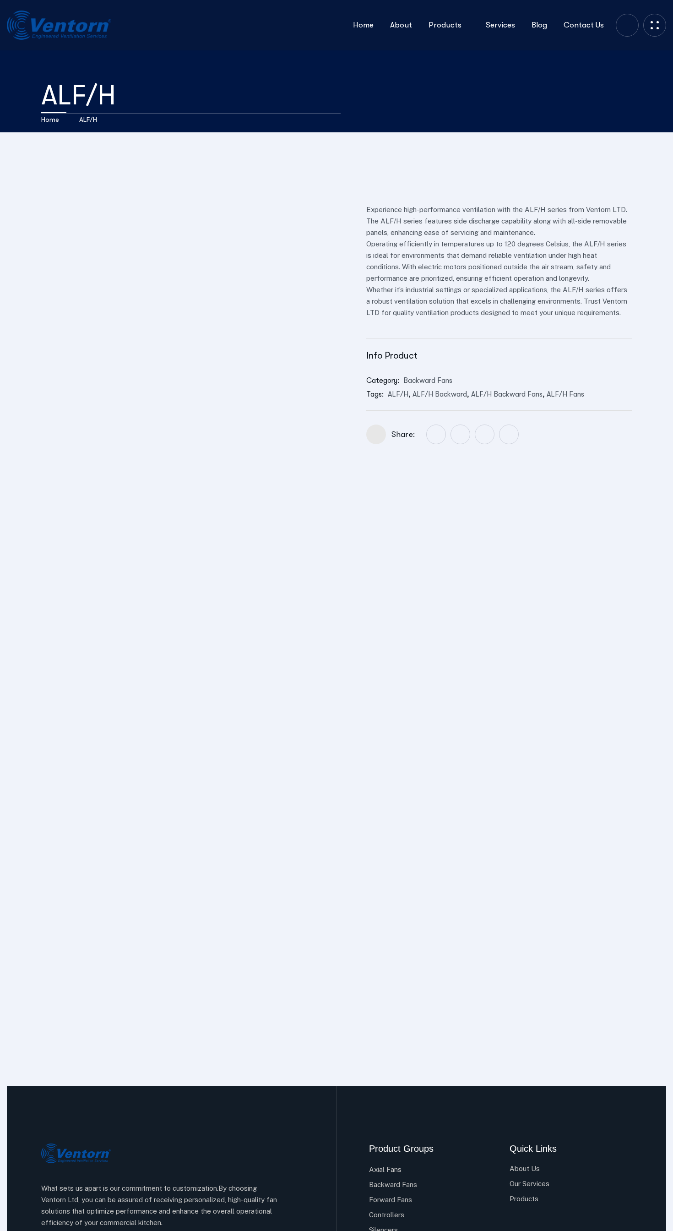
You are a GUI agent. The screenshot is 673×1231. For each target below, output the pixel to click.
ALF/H (398, 394)
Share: (403, 434)
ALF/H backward (439, 394)
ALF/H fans (565, 394)
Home (50, 119)
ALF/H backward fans (507, 394)
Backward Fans (427, 380)
